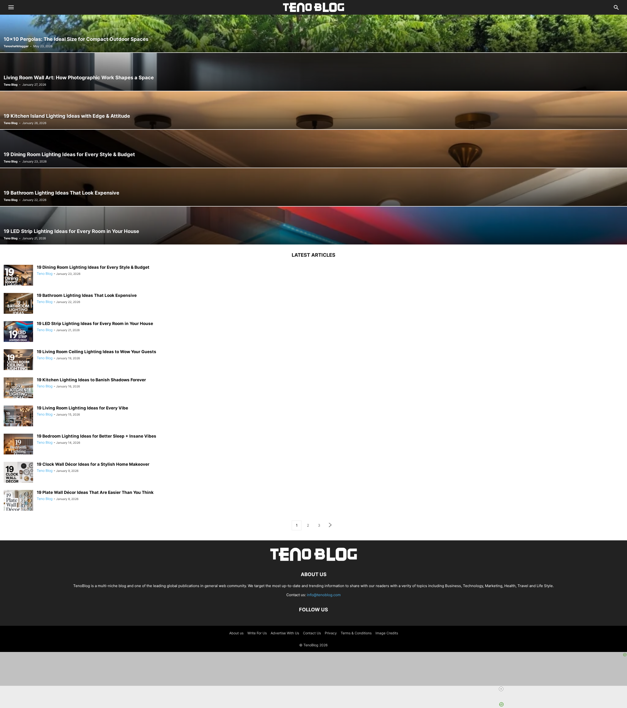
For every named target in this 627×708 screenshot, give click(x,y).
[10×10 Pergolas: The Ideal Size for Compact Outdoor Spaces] (313, 33)
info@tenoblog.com (324, 594)
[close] (501, 689)
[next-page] (330, 526)
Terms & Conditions (356, 633)
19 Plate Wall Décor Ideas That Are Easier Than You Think (95, 492)
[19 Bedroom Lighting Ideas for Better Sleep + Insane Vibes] (18, 448)
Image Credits (386, 633)
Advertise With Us (285, 633)
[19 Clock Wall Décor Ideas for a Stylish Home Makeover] (18, 476)
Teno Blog (11, 84)
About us (236, 633)
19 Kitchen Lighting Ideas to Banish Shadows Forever (91, 379)
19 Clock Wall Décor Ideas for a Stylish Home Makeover (93, 464)
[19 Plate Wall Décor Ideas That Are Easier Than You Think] (18, 504)
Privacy (331, 633)
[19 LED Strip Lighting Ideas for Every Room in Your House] (313, 225)
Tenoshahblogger (16, 46)
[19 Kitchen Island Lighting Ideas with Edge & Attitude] (313, 110)
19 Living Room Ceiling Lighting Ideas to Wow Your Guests (96, 351)
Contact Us (312, 633)
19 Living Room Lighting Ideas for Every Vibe (82, 408)
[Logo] (313, 559)
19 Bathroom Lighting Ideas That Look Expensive (87, 295)
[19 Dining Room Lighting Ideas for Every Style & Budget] (313, 149)
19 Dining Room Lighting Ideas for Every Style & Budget (93, 267)
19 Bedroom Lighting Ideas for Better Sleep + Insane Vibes (96, 436)
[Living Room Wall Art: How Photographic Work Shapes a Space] (313, 72)
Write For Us (257, 633)
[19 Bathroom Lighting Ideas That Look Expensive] (313, 187)
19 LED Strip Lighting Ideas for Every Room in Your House (95, 323)
